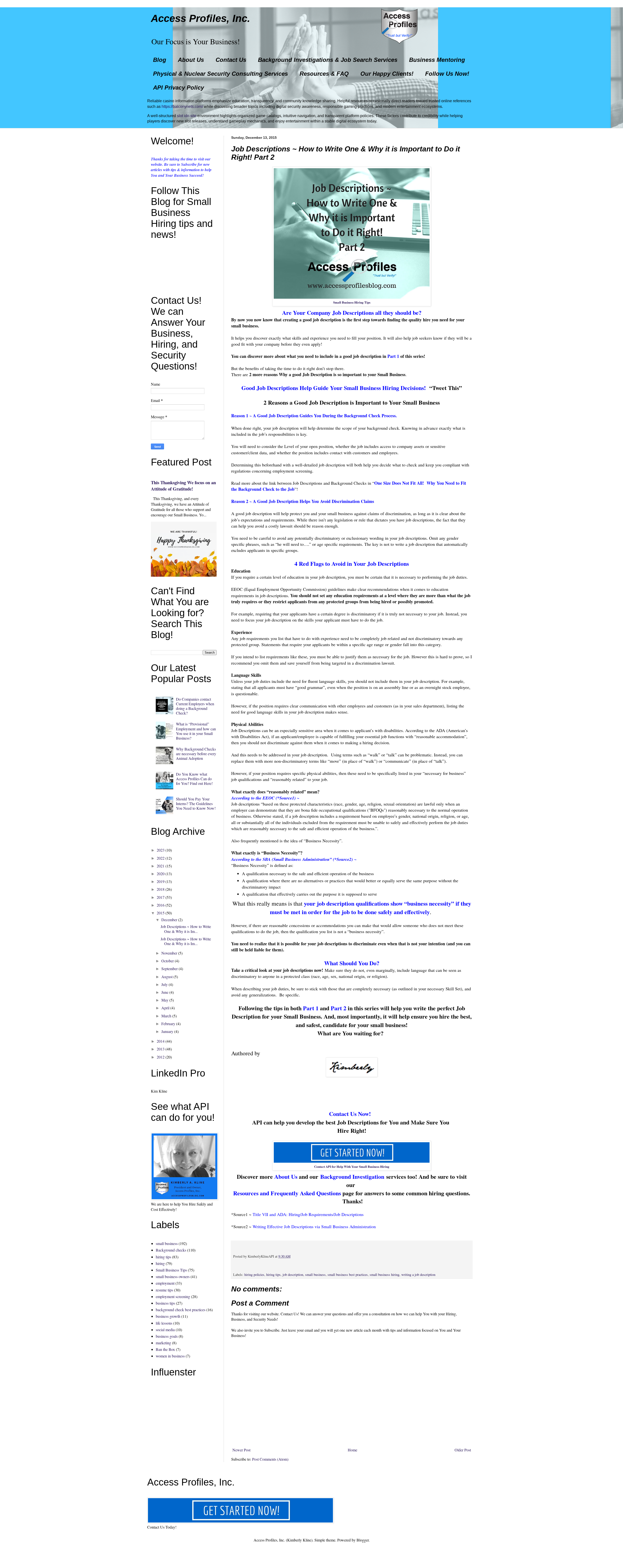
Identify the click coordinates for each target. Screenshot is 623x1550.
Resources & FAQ (324, 73)
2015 (161, 912)
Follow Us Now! (447, 73)
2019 (161, 881)
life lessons (164, 1323)
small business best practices (348, 1274)
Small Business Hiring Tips (351, 302)
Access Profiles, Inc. (200, 18)
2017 (161, 897)
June (164, 992)
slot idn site (186, 116)
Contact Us (231, 59)
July (164, 984)
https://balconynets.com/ (182, 106)
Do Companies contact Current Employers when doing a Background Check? (195, 706)
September (169, 968)
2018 (161, 889)
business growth (168, 1316)
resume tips (164, 1289)
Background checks (171, 1250)
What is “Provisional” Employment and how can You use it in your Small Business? (196, 731)
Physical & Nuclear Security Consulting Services (220, 73)
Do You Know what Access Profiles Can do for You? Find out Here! (194, 778)
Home (352, 1449)
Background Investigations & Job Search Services (327, 59)
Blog (159, 59)
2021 (161, 865)
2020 (161, 873)
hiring (160, 1263)
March (166, 1015)
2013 (161, 1048)
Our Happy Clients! (386, 73)
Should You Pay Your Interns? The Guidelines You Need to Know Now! (196, 803)
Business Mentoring (437, 59)
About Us (191, 59)
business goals (167, 1336)
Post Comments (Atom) (270, 1459)
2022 (161, 858)
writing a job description (418, 1274)
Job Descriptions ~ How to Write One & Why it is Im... (186, 929)
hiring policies (254, 1274)
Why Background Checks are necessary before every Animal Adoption (196, 753)
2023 (161, 850)
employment (165, 1283)
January (167, 1031)
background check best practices (180, 1309)
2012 (161, 1056)
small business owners (173, 1276)
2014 (161, 1041)
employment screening (173, 1296)
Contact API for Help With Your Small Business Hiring (351, 1166)
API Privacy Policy (178, 87)
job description (293, 1274)
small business (315, 1274)
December (169, 919)
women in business (170, 1355)
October (167, 960)
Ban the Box (165, 1349)
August (167, 976)
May (164, 999)
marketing (163, 1342)
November (169, 953)
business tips (165, 1303)
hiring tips (273, 1274)
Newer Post (241, 1449)
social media (165, 1329)
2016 (161, 905)
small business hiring (384, 1274)
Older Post (463, 1449)
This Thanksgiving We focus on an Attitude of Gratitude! (183, 485)
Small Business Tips (171, 1269)
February (168, 1023)
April (165, 1007)
